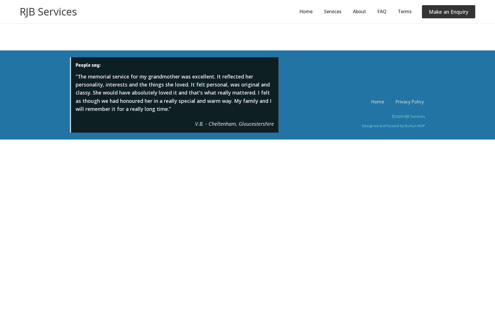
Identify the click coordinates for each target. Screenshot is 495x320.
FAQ (382, 11)
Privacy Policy (410, 102)
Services (332, 11)
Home (306, 11)
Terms (405, 11)
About (359, 11)
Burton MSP (415, 125)
